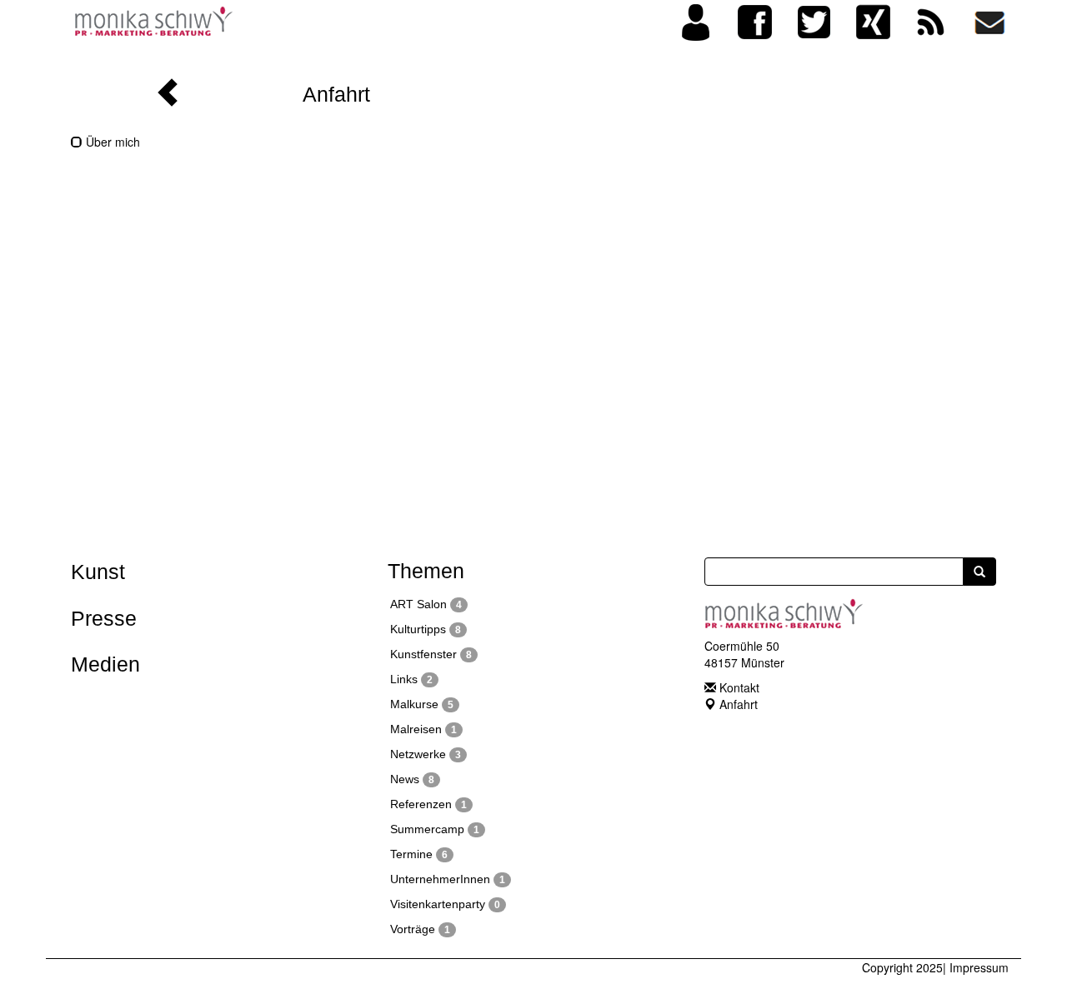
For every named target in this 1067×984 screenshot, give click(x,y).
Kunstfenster (431, 654)
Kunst (98, 571)
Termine (419, 854)
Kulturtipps (425, 629)
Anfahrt (738, 704)
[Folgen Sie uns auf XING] (873, 19)
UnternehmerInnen (447, 879)
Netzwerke (425, 754)
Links (411, 679)
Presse (104, 618)
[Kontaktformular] (990, 19)
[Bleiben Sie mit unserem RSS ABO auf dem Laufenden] (931, 19)
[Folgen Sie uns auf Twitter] (814, 20)
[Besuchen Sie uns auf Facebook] (755, 19)
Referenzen (428, 804)
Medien (105, 664)
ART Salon (426, 604)
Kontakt (739, 687)
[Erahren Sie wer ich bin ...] (696, 20)
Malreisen (423, 729)
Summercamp (434, 829)
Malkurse (421, 704)
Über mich (111, 141)
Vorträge (420, 929)
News (412, 779)
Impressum (979, 967)
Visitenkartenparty (445, 904)
